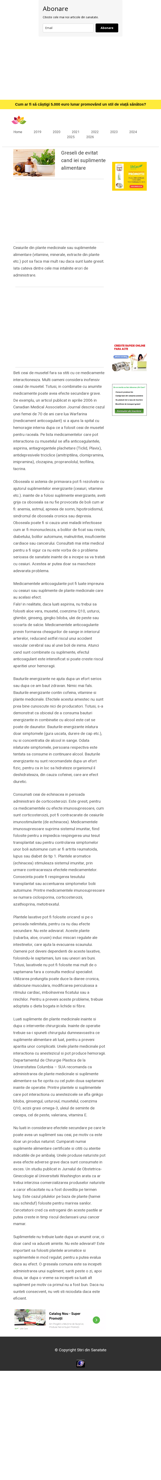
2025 (71, 137)
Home (17, 132)
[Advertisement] (80, 68)
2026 (90, 137)
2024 (133, 132)
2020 (56, 132)
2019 (37, 132)
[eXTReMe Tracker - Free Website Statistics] (80, 1363)
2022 (95, 132)
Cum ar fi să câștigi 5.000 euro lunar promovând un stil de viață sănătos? (80, 104)
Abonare (107, 28)
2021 (75, 132)
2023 (114, 132)
